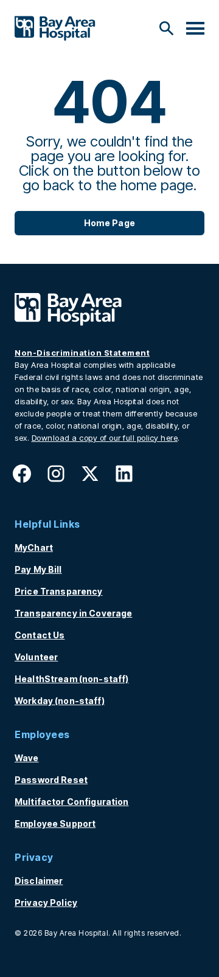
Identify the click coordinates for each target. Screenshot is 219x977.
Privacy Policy (46, 902)
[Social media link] (22, 477)
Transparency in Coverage (73, 613)
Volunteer (36, 657)
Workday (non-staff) (60, 701)
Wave (27, 758)
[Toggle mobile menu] (195, 29)
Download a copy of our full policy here (105, 438)
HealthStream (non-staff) (71, 679)
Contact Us (39, 635)
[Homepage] (68, 322)
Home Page (109, 223)
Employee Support (55, 823)
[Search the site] (166, 28)
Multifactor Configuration (72, 801)
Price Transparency (59, 591)
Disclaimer (39, 880)
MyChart (34, 547)
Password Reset (51, 780)
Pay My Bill (38, 569)
